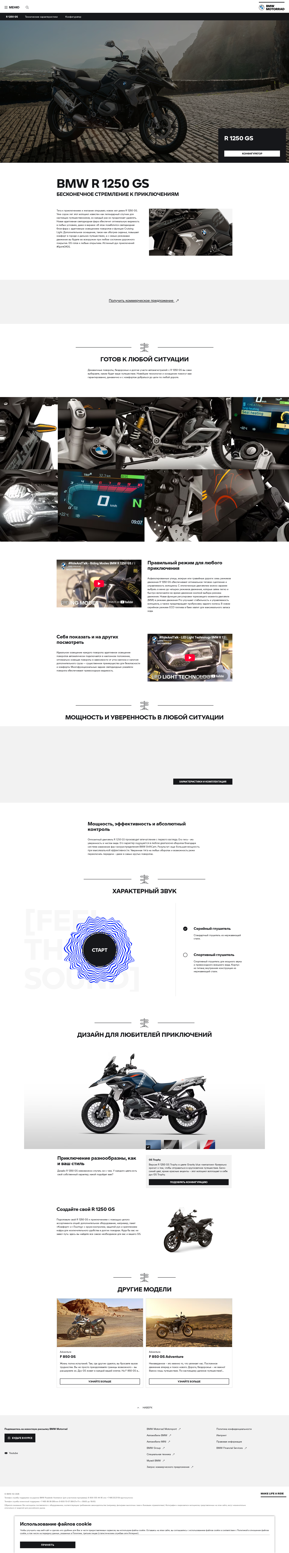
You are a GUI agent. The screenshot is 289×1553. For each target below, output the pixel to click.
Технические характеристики (41, 16)
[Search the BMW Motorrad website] (27, 6)
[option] (29, 433)
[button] (12, 7)
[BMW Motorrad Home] (271, 7)
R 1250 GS (12, 16)
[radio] (222, 933)
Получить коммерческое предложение (141, 300)
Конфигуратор (73, 16)
